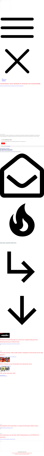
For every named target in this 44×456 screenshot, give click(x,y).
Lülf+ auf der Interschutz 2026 (7, 373)
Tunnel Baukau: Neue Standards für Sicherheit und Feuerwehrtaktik (20, 83)
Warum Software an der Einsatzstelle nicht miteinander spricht (16, 364)
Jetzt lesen (3, 143)
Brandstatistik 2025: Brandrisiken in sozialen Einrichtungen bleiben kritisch (19, 425)
